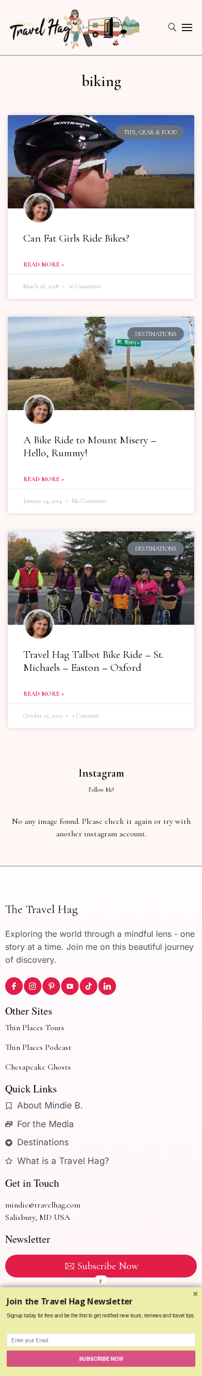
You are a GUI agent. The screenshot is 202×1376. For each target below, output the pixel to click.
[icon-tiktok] (88, 986)
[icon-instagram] (32, 986)
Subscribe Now (101, 1358)
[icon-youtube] (70, 986)
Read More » (43, 264)
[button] (101, 1302)
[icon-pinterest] (51, 986)
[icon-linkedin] (107, 986)
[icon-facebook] (14, 986)
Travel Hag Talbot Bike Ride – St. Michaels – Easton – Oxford (93, 661)
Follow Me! (101, 789)
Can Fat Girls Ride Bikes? (76, 238)
